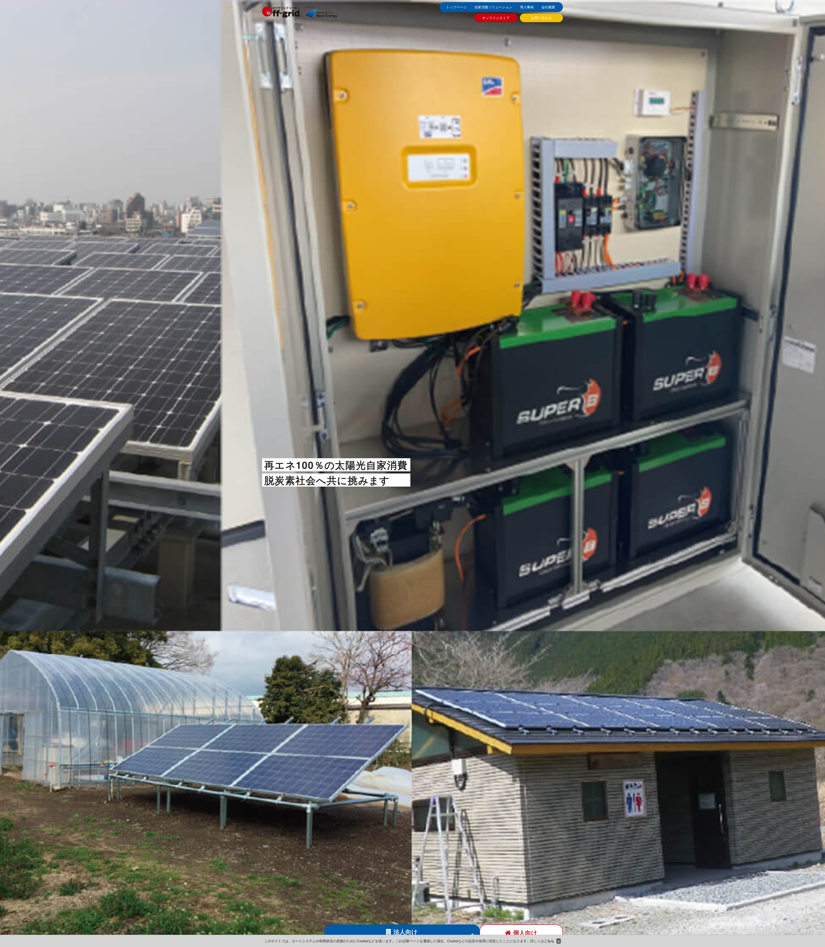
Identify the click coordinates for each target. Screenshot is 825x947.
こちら (549, 940)
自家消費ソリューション (493, 7)
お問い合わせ (541, 17)
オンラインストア (496, 17)
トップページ (456, 7)
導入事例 (527, 7)
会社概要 (548, 7)
